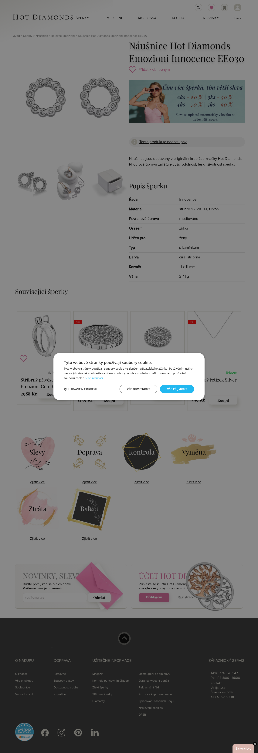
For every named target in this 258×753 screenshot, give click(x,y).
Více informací (94, 378)
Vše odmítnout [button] (138, 389)
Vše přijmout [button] (177, 389)
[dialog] (129, 376)
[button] (80, 389)
